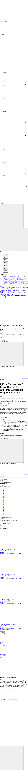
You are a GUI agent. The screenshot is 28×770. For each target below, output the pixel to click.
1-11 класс (6, 254)
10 (3, 633)
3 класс (5, 259)
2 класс (5, 257)
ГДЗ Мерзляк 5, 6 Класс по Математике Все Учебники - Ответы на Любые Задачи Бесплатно (15, 283)
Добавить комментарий (6, 517)
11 (4, 633)
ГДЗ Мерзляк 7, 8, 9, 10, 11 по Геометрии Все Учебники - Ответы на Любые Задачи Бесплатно (15, 277)
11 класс (5, 271)
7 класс (5, 265)
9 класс (5, 268)
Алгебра (2, 642)
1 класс (5, 256)
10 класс (6, 270)
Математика (3, 654)
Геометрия (2, 631)
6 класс (5, 263)
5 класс (5, 262)
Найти (2, 203)
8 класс (5, 267)
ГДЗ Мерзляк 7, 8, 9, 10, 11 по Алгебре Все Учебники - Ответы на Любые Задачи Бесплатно (15, 280)
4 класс (5, 260)
